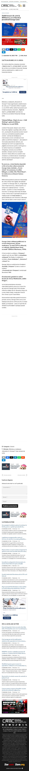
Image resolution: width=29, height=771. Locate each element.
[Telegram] (19, 725)
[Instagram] (6, 725)
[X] (23, 725)
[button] (19, 5)
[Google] (13, 725)
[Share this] (7, 49)
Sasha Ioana (15, 590)
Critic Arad (23, 55)
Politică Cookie (17, 729)
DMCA (24, 729)
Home (3, 13)
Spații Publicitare (18, 731)
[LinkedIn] (22, 768)
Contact (5, 731)
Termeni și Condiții (17, 727)
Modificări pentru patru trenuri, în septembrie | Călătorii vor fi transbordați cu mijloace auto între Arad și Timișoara (14, 665)
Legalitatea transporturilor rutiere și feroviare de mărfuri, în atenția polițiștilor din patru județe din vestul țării (13, 539)
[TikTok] (16, 725)
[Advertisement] (14, 378)
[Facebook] (3, 725)
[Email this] (3, 49)
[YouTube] (10, 725)
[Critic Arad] (9, 5)
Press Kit (10, 731)
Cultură (7, 13)
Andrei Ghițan (18, 768)
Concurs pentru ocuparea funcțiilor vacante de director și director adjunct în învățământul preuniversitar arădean (14, 690)
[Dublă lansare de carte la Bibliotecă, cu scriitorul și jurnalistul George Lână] (14, 24)
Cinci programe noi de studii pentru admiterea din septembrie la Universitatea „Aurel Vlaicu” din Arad (13, 641)
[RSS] (26, 725)
